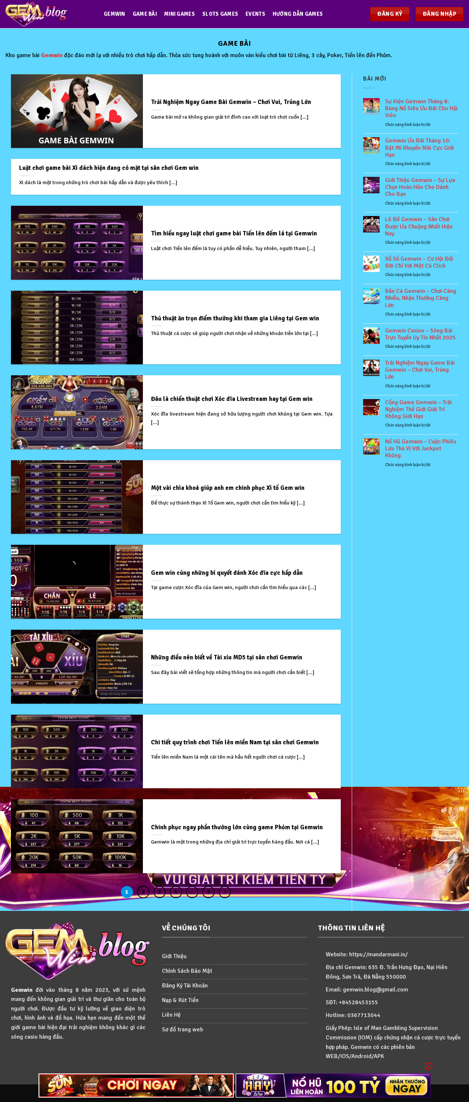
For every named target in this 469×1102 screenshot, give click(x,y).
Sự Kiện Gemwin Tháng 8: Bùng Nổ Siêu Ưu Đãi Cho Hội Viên (421, 108)
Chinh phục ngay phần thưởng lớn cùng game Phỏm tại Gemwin (237, 827)
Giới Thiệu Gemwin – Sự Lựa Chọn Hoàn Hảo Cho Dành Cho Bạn (420, 187)
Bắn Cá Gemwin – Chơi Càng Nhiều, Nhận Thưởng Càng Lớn (420, 298)
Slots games (220, 14)
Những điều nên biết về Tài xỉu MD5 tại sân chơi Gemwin (226, 657)
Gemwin (114, 14)
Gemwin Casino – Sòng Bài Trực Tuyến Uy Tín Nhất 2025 (420, 334)
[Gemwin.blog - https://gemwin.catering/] (47, 14)
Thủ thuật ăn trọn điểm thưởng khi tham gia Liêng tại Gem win (235, 318)
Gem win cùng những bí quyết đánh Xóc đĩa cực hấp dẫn (227, 573)
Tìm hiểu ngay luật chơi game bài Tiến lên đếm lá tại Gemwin (234, 233)
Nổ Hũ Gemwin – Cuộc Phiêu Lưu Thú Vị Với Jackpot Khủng (420, 448)
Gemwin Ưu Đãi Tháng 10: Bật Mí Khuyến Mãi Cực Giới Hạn (419, 147)
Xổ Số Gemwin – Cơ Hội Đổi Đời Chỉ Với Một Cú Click (419, 262)
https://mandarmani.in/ (378, 954)
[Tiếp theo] (225, 892)
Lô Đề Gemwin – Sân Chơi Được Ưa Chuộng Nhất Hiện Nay (419, 226)
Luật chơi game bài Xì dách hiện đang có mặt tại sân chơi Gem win (109, 168)
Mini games (179, 14)
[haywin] (333, 1085)
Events (255, 14)
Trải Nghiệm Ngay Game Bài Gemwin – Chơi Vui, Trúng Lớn (231, 102)
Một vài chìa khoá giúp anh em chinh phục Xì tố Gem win (227, 488)
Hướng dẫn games (298, 14)
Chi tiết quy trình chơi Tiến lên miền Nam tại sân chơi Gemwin (235, 742)
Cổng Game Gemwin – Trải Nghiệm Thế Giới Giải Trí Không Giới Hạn (418, 409)
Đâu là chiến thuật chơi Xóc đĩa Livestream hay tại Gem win (232, 399)
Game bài (145, 14)
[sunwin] (136, 1085)
